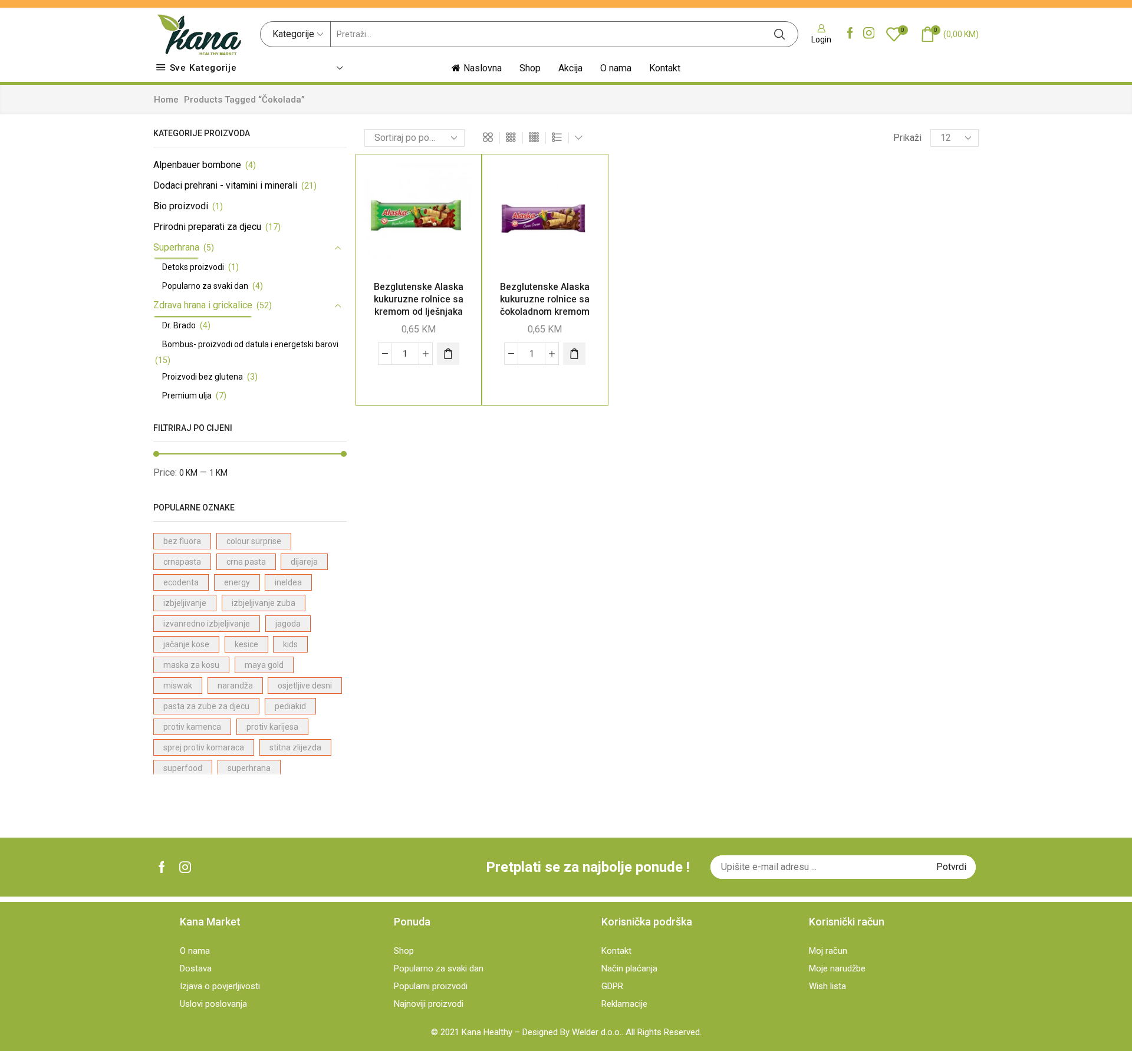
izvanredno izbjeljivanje (206, 623)
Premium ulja (187, 395)
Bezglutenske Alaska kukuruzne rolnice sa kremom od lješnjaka (418, 299)
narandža (235, 685)
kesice (246, 644)
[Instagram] (869, 34)
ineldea (288, 582)
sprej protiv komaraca (203, 747)
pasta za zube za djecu (206, 706)
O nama (615, 68)
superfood (182, 768)
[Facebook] (850, 34)
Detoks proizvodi (193, 267)
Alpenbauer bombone (197, 164)
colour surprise (253, 541)
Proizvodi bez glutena (202, 376)
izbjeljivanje (184, 603)
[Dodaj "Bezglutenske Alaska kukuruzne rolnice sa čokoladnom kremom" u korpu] (574, 353)
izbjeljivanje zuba (263, 603)
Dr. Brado (179, 325)
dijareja (304, 561)
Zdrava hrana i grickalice (202, 305)
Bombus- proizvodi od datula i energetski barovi (250, 344)
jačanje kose (186, 644)
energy (237, 582)
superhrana (249, 768)
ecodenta (181, 582)
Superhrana (176, 247)
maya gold (264, 665)
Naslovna (482, 68)
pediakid (290, 706)
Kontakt (664, 68)
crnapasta (182, 561)
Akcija (570, 68)
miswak (177, 685)
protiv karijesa (272, 727)
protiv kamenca (192, 727)
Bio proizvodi (180, 206)
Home (166, 99)
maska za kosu (191, 665)
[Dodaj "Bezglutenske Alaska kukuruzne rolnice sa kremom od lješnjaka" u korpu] (448, 353)
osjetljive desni (305, 685)
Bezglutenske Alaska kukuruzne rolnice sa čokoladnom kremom (545, 299)
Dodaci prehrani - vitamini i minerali (225, 185)
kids (290, 644)
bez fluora (182, 541)
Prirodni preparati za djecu (207, 226)
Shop (530, 68)
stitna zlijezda (295, 747)
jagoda (288, 623)
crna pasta (246, 561)
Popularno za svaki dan (205, 286)
